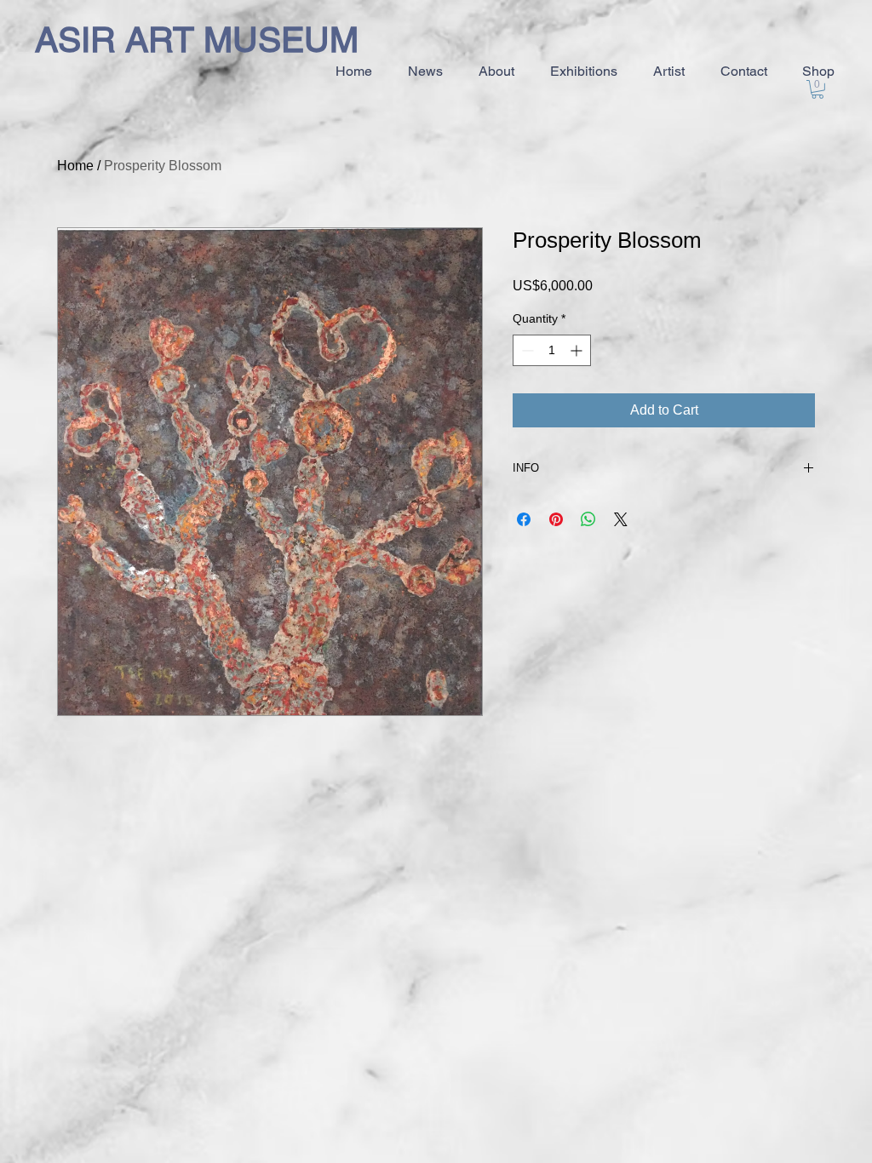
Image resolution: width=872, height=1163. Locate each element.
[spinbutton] (551, 350)
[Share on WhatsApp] (588, 519)
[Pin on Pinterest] (556, 519)
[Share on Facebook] (523, 519)
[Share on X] (621, 519)
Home (75, 165)
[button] (817, 89)
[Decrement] (525, 350)
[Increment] (577, 350)
